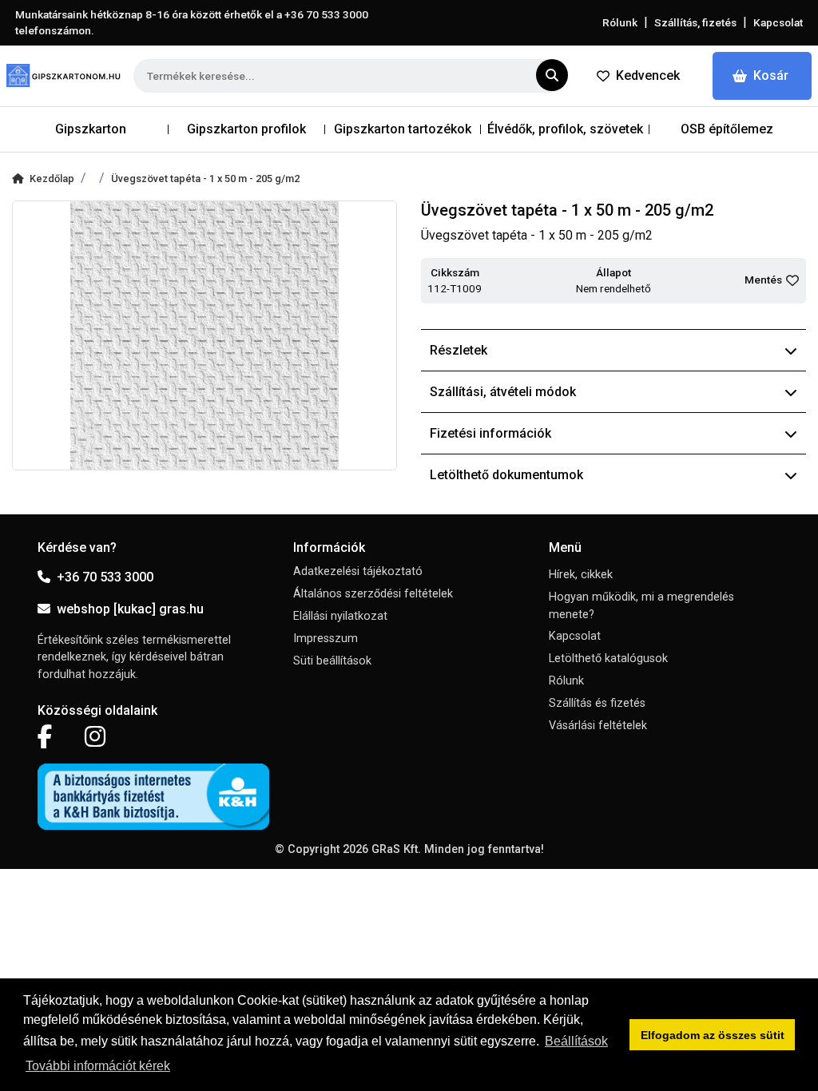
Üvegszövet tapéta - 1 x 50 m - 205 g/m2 (205, 178)
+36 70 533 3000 (105, 577)
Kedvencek (648, 75)
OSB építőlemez (727, 129)
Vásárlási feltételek (598, 725)
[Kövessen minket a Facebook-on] (45, 737)
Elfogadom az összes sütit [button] (712, 1035)
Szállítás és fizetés (597, 703)
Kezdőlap (52, 178)
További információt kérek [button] (98, 1066)
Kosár (770, 75)
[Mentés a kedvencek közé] (792, 280)
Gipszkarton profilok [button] (246, 129)
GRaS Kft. (396, 849)
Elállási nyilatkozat (340, 616)
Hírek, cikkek (581, 574)
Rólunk (619, 22)
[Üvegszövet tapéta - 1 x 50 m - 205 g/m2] (204, 335)
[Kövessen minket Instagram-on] (95, 737)
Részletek (458, 350)
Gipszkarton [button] (90, 129)
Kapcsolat (778, 22)
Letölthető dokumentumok (506, 474)
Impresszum (325, 638)
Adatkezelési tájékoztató (358, 571)
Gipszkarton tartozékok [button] (402, 129)
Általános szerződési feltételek (373, 594)
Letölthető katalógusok (608, 658)
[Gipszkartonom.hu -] (63, 75)
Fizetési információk (490, 433)
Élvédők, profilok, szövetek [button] (565, 129)
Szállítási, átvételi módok (503, 391)
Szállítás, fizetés (695, 22)
